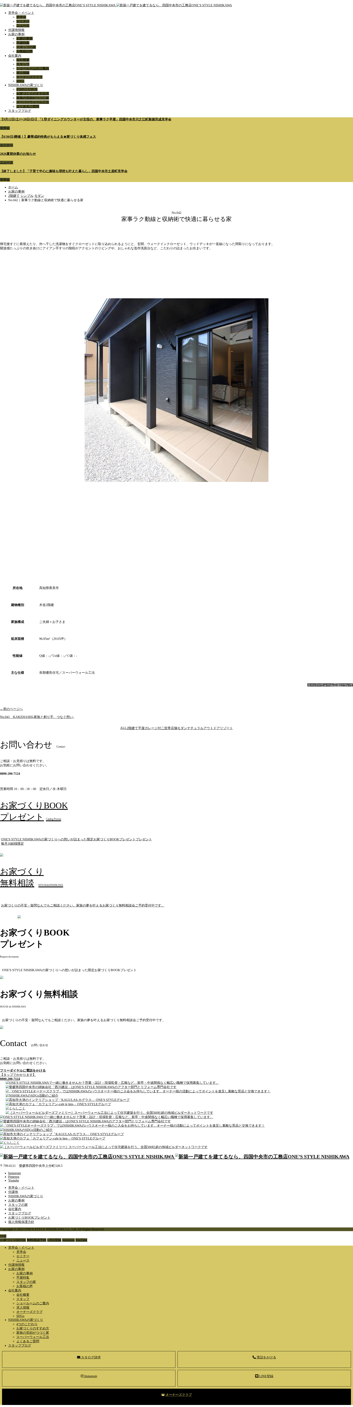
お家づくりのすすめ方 (32, 93)
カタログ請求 (90, 1357)
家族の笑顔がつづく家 (32, 98)
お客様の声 (24, 51)
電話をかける (266, 1357)
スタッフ (22, 64)
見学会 (21, 17)
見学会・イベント (21, 12)
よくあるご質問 (27, 106)
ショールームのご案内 (32, 68)
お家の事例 (16, 34)
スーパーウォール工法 (32, 102)
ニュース (22, 25)
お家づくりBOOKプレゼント (29, 1217)
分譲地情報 (16, 30)
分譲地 (13, 1192)
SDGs (20, 81)
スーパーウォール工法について (330, 685)
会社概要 (22, 60)
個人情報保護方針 (21, 1222)
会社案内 (14, 55)
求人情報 (22, 72)
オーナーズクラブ (29, 77)
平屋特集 (22, 42)
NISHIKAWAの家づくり (25, 85)
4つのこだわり (27, 89)
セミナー (22, 21)
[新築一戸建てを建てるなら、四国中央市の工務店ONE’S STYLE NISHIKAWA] (116, 5)
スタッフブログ (19, 110)
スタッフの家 (26, 47)
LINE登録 (265, 1376)
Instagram (90, 1376)
